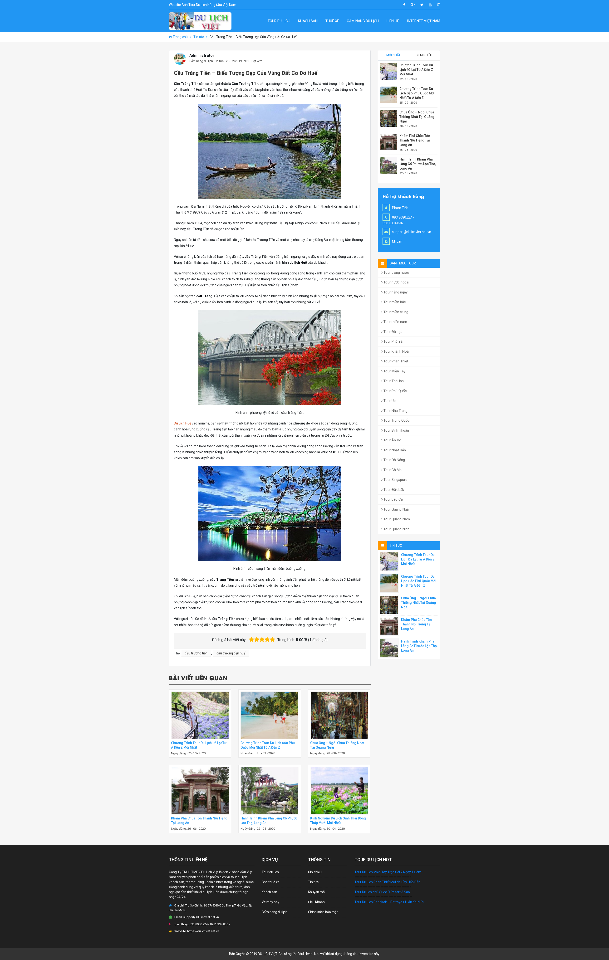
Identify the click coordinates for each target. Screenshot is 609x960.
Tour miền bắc (394, 302)
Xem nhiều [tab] (424, 55)
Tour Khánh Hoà (396, 351)
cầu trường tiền (196, 653)
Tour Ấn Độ (392, 440)
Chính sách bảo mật (323, 912)
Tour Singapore (395, 480)
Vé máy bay (270, 902)
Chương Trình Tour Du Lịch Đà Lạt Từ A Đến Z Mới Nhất (416, 69)
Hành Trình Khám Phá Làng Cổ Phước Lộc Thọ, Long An (417, 163)
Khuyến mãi (316, 892)
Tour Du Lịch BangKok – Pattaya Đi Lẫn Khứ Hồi (389, 902)
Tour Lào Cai (393, 499)
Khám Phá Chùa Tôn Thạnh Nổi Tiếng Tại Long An (414, 140)
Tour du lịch (279, 21)
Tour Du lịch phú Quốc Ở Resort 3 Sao (382, 892)
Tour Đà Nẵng (394, 460)
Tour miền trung (395, 312)
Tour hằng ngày (395, 292)
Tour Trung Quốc (396, 420)
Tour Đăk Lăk (393, 489)
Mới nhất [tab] (393, 55)
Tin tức (198, 37)
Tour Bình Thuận (396, 430)
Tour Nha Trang (395, 411)
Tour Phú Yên (393, 341)
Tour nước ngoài (396, 282)
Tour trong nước (396, 272)
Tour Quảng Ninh (396, 529)
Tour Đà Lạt (392, 332)
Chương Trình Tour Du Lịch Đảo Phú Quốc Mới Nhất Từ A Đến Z (417, 93)
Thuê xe (332, 21)
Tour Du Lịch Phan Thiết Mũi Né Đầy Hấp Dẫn (387, 882)
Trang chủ (180, 37)
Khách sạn (308, 21)
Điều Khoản (316, 902)
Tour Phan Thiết (395, 361)
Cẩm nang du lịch (363, 21)
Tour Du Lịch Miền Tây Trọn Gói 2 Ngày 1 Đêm (387, 872)
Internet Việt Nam (423, 21)
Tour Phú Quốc (395, 391)
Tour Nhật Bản (394, 450)
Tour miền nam (395, 322)
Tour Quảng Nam (396, 519)
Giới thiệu (315, 872)
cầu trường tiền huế (230, 653)
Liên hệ (393, 21)
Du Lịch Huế (182, 423)
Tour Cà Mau (393, 470)
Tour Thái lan (393, 381)
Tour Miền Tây (394, 371)
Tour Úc (389, 401)
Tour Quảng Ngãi (396, 509)
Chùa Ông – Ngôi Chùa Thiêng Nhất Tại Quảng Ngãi (416, 116)
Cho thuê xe (271, 882)
